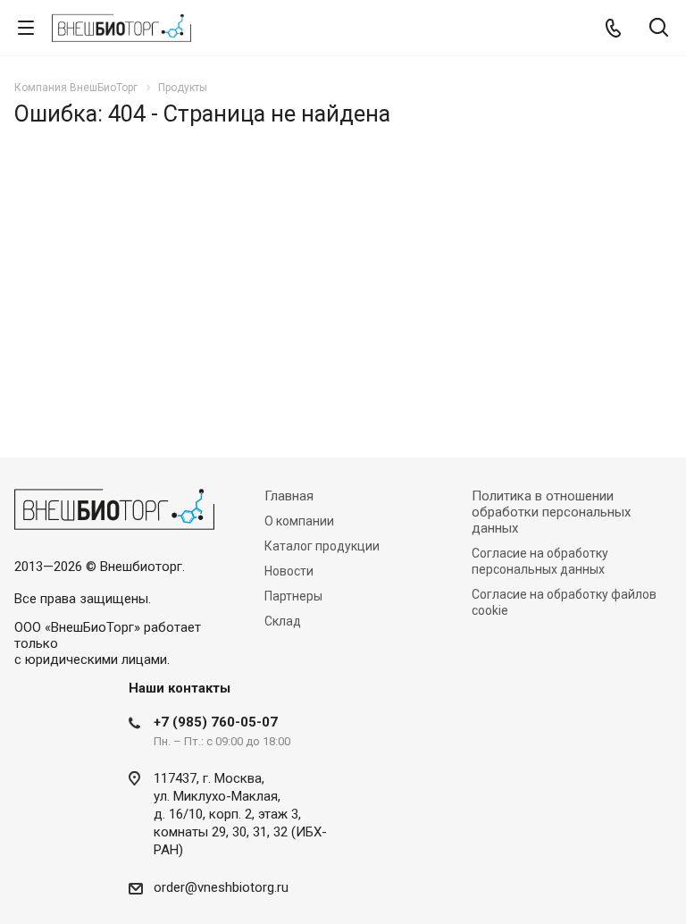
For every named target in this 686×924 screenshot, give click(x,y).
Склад (282, 621)
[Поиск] (658, 29)
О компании (299, 521)
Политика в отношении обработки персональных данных (551, 512)
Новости (289, 571)
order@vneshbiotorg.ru (221, 887)
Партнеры (293, 596)
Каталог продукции (322, 546)
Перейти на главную (338, 339)
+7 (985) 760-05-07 (216, 722)
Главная (289, 496)
